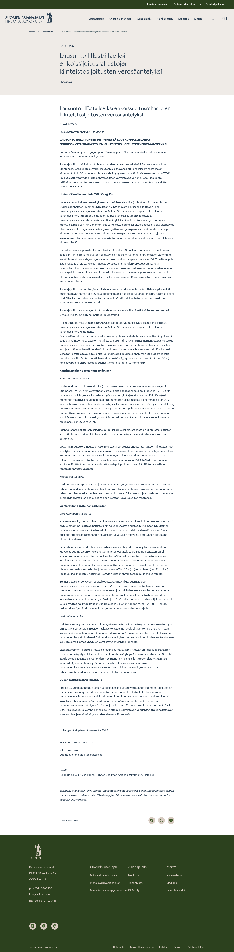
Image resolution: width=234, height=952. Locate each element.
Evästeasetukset (196, 947)
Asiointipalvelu (215, 4)
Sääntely (133, 890)
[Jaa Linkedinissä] (171, 820)
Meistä (198, 19)
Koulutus (183, 19)
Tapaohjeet (135, 882)
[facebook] (43, 926)
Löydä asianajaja (157, 4)
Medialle (172, 882)
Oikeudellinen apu (120, 19)
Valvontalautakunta (186, 4)
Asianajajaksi (144, 19)
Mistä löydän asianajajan (105, 882)
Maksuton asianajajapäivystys (108, 890)
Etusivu (32, 31)
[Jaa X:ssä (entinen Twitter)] (161, 820)
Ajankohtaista (165, 19)
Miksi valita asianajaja (103, 875)
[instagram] (32, 926)
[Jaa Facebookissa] (151, 820)
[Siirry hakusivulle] (213, 18)
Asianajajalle (96, 19)
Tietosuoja (118, 947)
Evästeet (163, 947)
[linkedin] (54, 926)
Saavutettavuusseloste (142, 947)
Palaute (178, 947)
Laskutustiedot (176, 890)
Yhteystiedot (175, 875)
